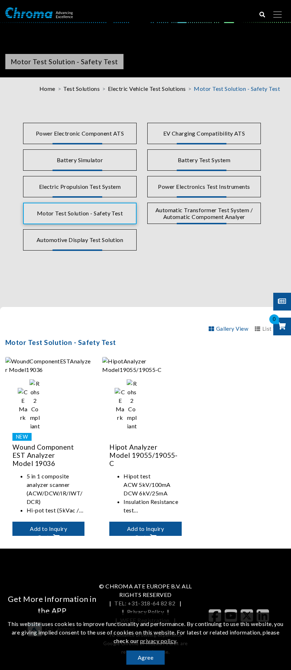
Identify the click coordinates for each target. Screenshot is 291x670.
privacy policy (158, 640)
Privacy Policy (145, 611)
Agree (145, 657)
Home (47, 88)
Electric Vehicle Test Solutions (147, 88)
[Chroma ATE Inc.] (39, 12)
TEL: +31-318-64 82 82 (145, 603)
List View (274, 328)
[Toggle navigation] (277, 14)
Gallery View (232, 328)
